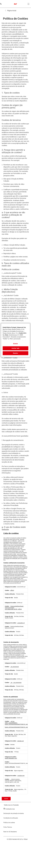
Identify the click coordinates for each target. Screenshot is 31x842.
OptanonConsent (9, 607)
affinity (12, 590)
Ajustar (6, 798)
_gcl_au (12, 721)
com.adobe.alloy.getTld (11, 609)
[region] (15, 340)
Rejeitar (15, 353)
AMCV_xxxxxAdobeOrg (11, 723)
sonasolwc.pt (21, 623)
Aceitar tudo (15, 348)
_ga (11, 682)
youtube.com (20, 775)
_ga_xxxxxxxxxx (14, 666)
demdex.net (20, 741)
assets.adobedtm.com (11, 758)
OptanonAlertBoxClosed (17, 606)
